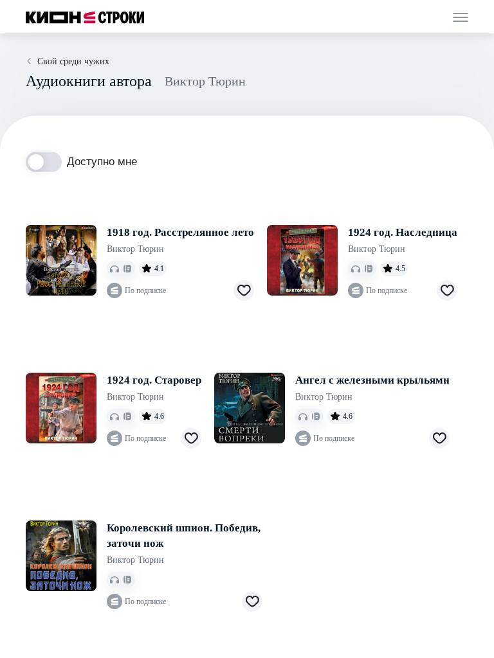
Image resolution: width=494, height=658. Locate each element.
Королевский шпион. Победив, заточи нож (184, 535)
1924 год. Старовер (154, 380)
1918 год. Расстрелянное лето (180, 232)
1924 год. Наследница (402, 232)
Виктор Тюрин (135, 249)
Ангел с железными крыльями (372, 380)
